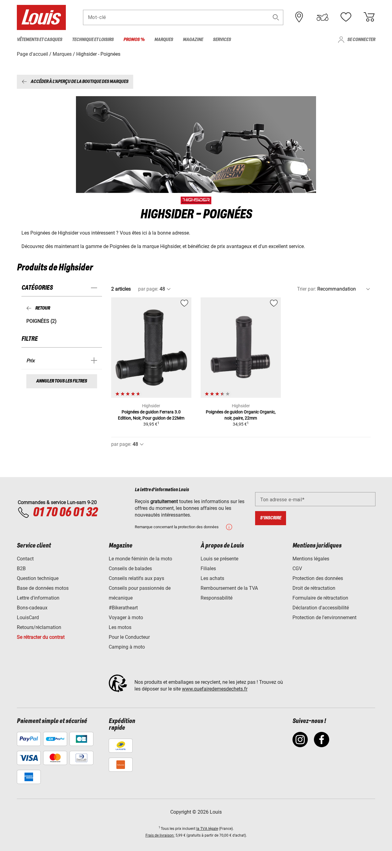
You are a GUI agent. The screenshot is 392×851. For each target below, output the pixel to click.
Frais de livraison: (160, 835)
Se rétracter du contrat (41, 637)
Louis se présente (219, 559)
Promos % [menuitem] (134, 39)
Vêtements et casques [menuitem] (39, 39)
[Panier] (369, 17)
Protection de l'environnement (324, 617)
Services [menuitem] (222, 39)
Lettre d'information (38, 598)
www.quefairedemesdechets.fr (214, 689)
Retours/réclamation (39, 627)
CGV (297, 568)
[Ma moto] (322, 17)
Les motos (120, 627)
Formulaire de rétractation (320, 598)
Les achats (212, 578)
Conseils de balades (130, 568)
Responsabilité (216, 598)
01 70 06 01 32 (65, 512)
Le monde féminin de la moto (140, 559)
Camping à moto (127, 647)
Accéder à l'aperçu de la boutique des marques (79, 81)
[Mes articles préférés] (346, 17)
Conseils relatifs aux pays (136, 578)
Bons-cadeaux (32, 608)
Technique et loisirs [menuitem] (93, 39)
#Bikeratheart (123, 608)
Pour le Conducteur (129, 637)
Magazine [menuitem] (193, 39)
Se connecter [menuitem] (361, 39)
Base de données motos (43, 588)
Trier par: (306, 289)
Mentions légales (310, 559)
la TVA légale (207, 829)
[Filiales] (299, 17)
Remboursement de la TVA (229, 588)
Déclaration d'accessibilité (320, 608)
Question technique (37, 578)
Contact (25, 559)
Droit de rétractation (313, 588)
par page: (148, 289)
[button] (276, 17)
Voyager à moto (126, 617)
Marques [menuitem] (163, 39)
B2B (21, 568)
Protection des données (317, 578)
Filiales (208, 568)
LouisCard (28, 617)
